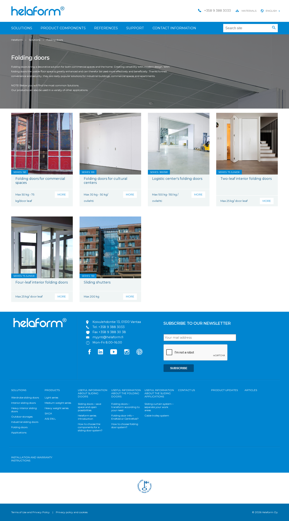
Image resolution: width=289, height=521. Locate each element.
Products (52, 390)
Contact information (174, 28)
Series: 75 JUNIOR (229, 172)
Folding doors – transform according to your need (125, 407)
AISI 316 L (50, 418)
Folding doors (19, 427)
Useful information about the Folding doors (126, 393)
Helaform (38, 11)
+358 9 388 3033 (111, 327)
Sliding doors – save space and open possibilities (89, 407)
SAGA (48, 413)
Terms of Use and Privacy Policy (30, 512)
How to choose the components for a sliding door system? (90, 427)
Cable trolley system (156, 415)
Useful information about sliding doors (92, 393)
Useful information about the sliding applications (159, 393)
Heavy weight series (57, 408)
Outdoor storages (22, 416)
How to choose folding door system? (124, 425)
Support (135, 28)
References (106, 28)
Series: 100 (88, 172)
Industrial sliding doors (24, 421)
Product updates (224, 390)
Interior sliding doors (23, 402)
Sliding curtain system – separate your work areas (158, 407)
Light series (51, 397)
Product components (63, 28)
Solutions (21, 28)
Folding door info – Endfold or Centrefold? (125, 417)
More (62, 194)
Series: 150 (19, 172)
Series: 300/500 (159, 172)
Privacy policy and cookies (72, 512)
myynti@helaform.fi (107, 337)
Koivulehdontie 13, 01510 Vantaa (116, 322)
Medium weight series (58, 402)
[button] (274, 28)
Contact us (186, 390)
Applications (18, 432)
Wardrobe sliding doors (25, 397)
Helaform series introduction (87, 417)
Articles (251, 390)
